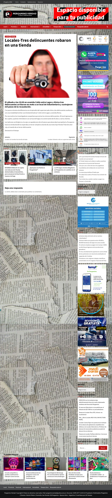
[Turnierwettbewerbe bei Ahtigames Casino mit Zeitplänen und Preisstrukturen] (35, 464)
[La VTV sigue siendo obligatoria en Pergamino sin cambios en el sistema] (64, 157)
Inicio (16, 2)
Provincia (14, 27)
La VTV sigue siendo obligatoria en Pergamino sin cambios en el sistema (64, 170)
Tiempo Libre (64, 27)
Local (5, 27)
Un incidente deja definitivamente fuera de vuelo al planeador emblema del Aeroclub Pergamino (92, 402)
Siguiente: (61, 138)
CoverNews (79, 495)
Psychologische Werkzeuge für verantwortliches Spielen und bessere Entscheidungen (55, 474)
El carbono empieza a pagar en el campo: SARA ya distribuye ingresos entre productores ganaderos (93, 247)
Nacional (23, 27)
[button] (107, 26)
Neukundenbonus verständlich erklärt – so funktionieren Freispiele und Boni (98, 475)
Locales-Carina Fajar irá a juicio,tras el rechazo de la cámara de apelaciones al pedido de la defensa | (92, 425)
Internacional (34, 27)
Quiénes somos (32, 2)
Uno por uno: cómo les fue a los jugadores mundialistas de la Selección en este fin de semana (91, 168)
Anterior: (16, 138)
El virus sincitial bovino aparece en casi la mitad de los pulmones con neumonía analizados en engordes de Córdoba (93, 254)
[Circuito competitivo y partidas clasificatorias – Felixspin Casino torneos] (13, 464)
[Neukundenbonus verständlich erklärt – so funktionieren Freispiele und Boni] (98, 464)
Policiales (13, 36)
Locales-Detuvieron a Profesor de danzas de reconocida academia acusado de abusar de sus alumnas (92, 429)
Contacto (23, 2)
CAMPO (82, 230)
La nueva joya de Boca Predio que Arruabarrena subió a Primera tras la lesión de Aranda (92, 174)
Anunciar (40, 2)
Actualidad (46, 27)
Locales (7, 36)
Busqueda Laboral (82, 27)
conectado (21, 191)
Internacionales (9, 163)
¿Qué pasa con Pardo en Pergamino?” (37, 169)
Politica (7, 468)
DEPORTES (83, 151)
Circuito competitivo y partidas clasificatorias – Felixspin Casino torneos (12, 474)
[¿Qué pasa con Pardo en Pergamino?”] (40, 157)
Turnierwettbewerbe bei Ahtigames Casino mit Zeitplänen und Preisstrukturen (33, 475)
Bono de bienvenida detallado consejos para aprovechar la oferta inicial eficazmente (76, 475)
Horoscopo (106, 147)
